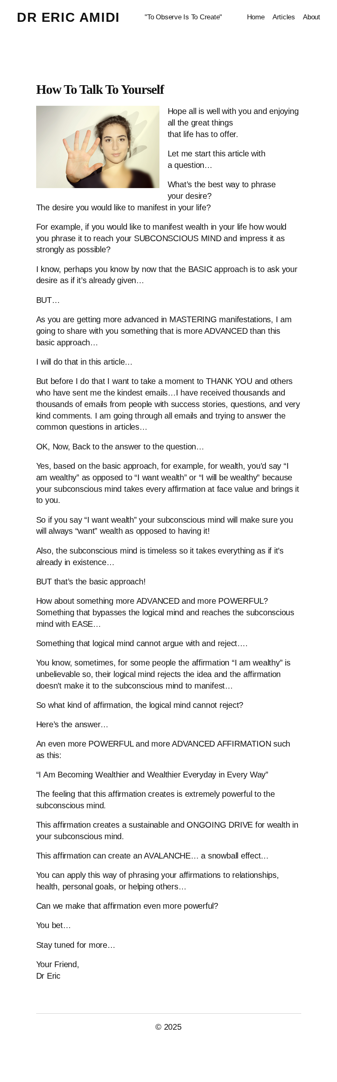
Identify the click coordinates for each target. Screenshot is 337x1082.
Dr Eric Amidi (68, 17)
